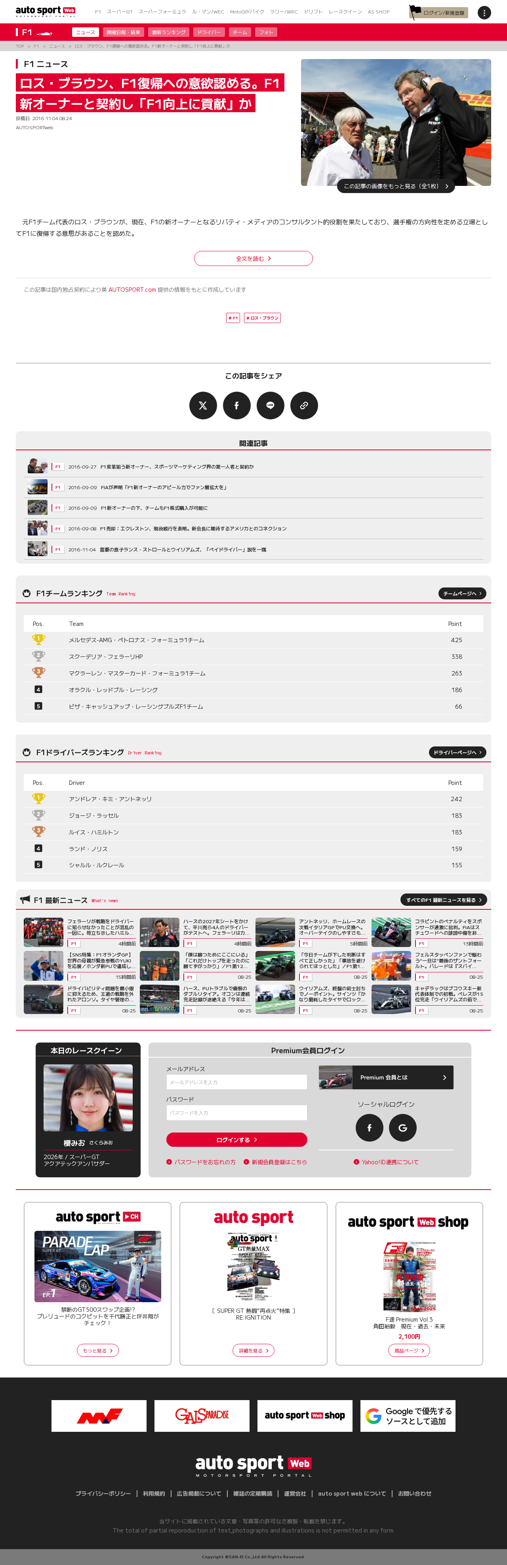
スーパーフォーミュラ (162, 11)
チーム (240, 32)
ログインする (233, 1140)
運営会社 (295, 1493)
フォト (266, 32)
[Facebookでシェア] (237, 405)
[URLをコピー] (304, 405)
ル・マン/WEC (208, 11)
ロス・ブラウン (264, 318)
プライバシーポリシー (103, 1493)
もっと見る (95, 1350)
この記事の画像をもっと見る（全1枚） (393, 186)
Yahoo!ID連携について (390, 1162)
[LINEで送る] (270, 405)
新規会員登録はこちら (279, 1162)
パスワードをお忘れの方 (205, 1162)
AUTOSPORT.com (132, 289)
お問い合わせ (414, 1493)
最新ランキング (168, 32)
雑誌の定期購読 (252, 1493)
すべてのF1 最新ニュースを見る (441, 899)
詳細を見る (251, 1350)
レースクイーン (345, 11)
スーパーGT (120, 11)
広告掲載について (199, 1493)
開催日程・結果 (123, 32)
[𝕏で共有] (203, 405)
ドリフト (313, 11)
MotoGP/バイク (247, 11)
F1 (98, 11)
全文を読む (250, 258)
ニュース (85, 32)
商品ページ (406, 1350)
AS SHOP (378, 11)
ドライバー (209, 32)
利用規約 (154, 1493)
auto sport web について (352, 1493)
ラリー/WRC (284, 11)
